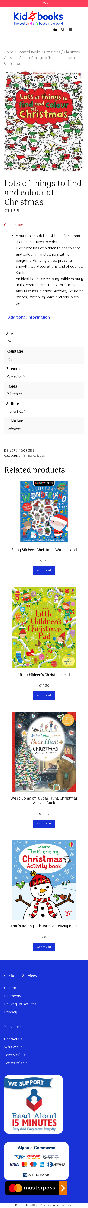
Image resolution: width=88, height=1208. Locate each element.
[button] (76, 78)
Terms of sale (16, 1063)
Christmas (52, 52)
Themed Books (29, 52)
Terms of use (15, 1055)
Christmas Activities (31, 455)
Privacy (10, 1012)
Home (9, 52)
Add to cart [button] (44, 570)
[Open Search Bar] (63, 30)
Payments (12, 996)
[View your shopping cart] (55, 30)
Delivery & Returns (20, 1004)
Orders (10, 988)
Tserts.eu (66, 1205)
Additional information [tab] (29, 318)
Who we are (14, 1047)
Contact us (13, 1039)
